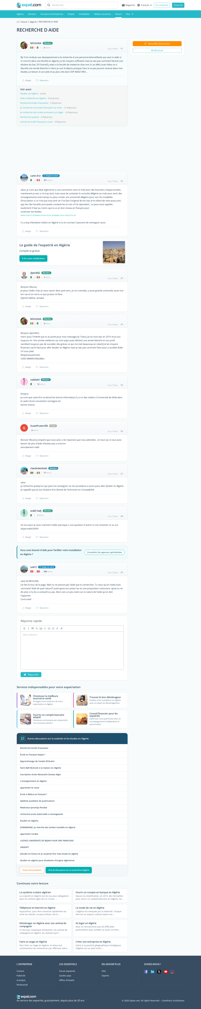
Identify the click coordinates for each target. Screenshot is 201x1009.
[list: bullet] (49, 628)
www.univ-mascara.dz (65, 215)
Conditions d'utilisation (173, 1001)
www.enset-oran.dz (44, 215)
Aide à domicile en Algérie (33, 98)
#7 (122, 473)
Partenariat (22, 984)
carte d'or (35, 176)
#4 (122, 324)
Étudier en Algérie (29, 93)
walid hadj (35, 511)
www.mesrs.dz (28, 215)
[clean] (61, 628)
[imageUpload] (40, 628)
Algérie (20, 14)
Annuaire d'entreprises (51, 14)
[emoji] (45, 628)
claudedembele (38, 468)
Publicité (21, 975)
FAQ (104, 971)
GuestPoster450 (39, 426)
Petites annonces (102, 14)
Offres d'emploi (66, 980)
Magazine (130, 5)
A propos (21, 980)
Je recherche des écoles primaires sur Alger (41, 112)
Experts (105, 975)
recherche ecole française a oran (36, 121)
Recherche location (29, 117)
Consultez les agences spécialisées (104, 552)
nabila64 (34, 380)
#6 (122, 431)
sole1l (33, 567)
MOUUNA (35, 43)
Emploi (71, 14)
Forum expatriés (67, 971)
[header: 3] (53, 628)
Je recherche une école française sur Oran (41, 107)
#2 (122, 181)
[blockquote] (32, 628)
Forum (118, 14)
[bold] (24, 628)
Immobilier (84, 14)
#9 (122, 572)
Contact (20, 971)
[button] (57, 628)
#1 (122, 48)
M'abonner (157, 50)
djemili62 (35, 273)
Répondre (44, 80)
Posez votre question (32, 870)
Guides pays (65, 975)
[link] (36, 628)
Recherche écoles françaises (34, 103)
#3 (122, 278)
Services (32, 14)
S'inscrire (178, 5)
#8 (122, 516)
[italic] (28, 628)
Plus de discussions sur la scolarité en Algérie (68, 870)
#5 (122, 385)
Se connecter (161, 5)
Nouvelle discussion (159, 43)
